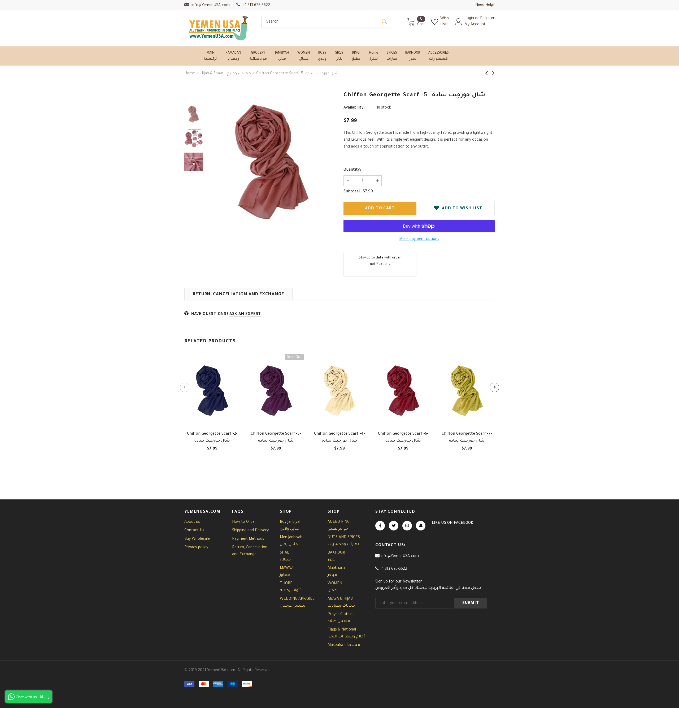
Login (469, 18)
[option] (272, 162)
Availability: (354, 108)
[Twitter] (393, 525)
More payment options (419, 239)
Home (189, 74)
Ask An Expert (245, 314)
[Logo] (218, 28)
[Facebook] (380, 525)
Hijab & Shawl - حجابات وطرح (225, 74)
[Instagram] (407, 525)
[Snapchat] (420, 525)
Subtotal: (352, 192)
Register (487, 18)
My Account (474, 25)
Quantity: (352, 170)
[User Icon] (458, 21)
